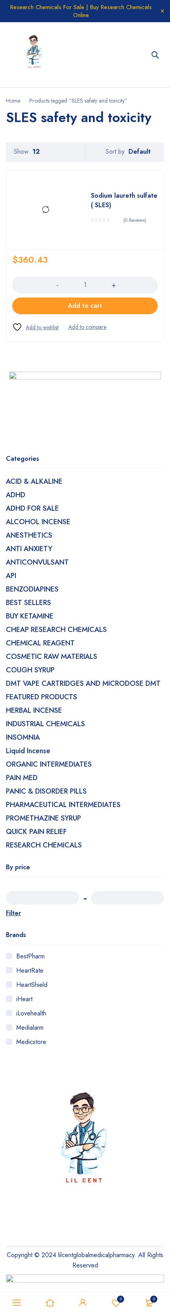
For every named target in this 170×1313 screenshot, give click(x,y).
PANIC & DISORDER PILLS (46, 791)
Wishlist (121, 1299)
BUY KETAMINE (29, 616)
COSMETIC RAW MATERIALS (51, 656)
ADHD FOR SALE (32, 508)
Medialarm (29, 1027)
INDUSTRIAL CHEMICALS (45, 724)
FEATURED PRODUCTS (41, 697)
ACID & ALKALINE (34, 481)
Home (13, 101)
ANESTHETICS (29, 535)
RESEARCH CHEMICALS (44, 845)
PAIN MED (22, 778)
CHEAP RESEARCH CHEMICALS (56, 629)
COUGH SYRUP (30, 670)
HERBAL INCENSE (34, 710)
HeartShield (31, 984)
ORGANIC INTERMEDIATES (49, 764)
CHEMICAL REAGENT (40, 643)
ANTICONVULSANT (37, 562)
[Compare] (87, 327)
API (11, 576)
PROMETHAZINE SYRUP (43, 818)
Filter (13, 913)
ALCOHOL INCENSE (38, 522)
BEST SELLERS (28, 602)
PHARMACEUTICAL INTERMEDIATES (63, 805)
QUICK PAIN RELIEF (36, 831)
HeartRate (29, 970)
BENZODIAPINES (32, 589)
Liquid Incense (28, 751)
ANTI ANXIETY (29, 549)
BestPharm (30, 956)
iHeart (24, 999)
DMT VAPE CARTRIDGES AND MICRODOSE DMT (83, 683)
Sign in (83, 1302)
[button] (85, 306)
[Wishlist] (35, 327)
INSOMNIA (23, 737)
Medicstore (31, 1041)
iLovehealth (31, 1013)
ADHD (15, 495)
